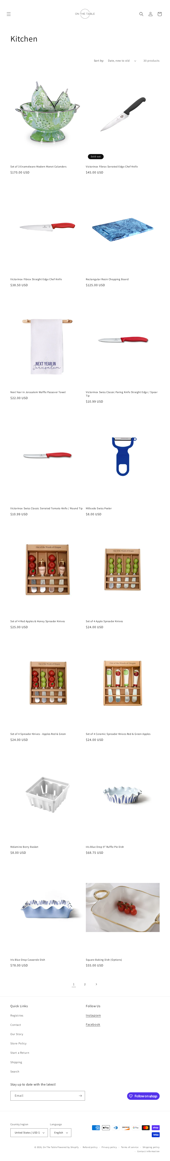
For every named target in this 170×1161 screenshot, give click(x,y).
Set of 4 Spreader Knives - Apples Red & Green (38, 734)
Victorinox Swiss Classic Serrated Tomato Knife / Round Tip (46, 508)
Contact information (148, 1151)
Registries (16, 1015)
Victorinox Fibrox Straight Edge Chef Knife (36, 279)
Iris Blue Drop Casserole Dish (27, 959)
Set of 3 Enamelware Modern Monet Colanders (38, 166)
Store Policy (18, 1043)
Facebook (93, 1024)
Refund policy (90, 1147)
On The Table (50, 1147)
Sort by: (99, 60)
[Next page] (96, 984)
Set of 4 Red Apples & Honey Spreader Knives (37, 621)
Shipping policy (151, 1147)
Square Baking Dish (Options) (104, 959)
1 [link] (74, 984)
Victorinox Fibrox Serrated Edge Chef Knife (112, 166)
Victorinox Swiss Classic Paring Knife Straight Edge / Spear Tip (121, 394)
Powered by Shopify (68, 1147)
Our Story (16, 1034)
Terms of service (129, 1147)
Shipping (16, 1062)
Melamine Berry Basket (24, 847)
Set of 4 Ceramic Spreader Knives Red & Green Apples (118, 734)
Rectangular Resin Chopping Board (107, 279)
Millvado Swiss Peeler (99, 508)
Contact (15, 1025)
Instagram (93, 1015)
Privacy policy (109, 1147)
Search (14, 1071)
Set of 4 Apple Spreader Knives (104, 621)
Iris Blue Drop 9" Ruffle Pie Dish (105, 847)
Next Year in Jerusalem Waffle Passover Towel (38, 392)
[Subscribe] (80, 1096)
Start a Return (19, 1053)
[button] (8, 14)
